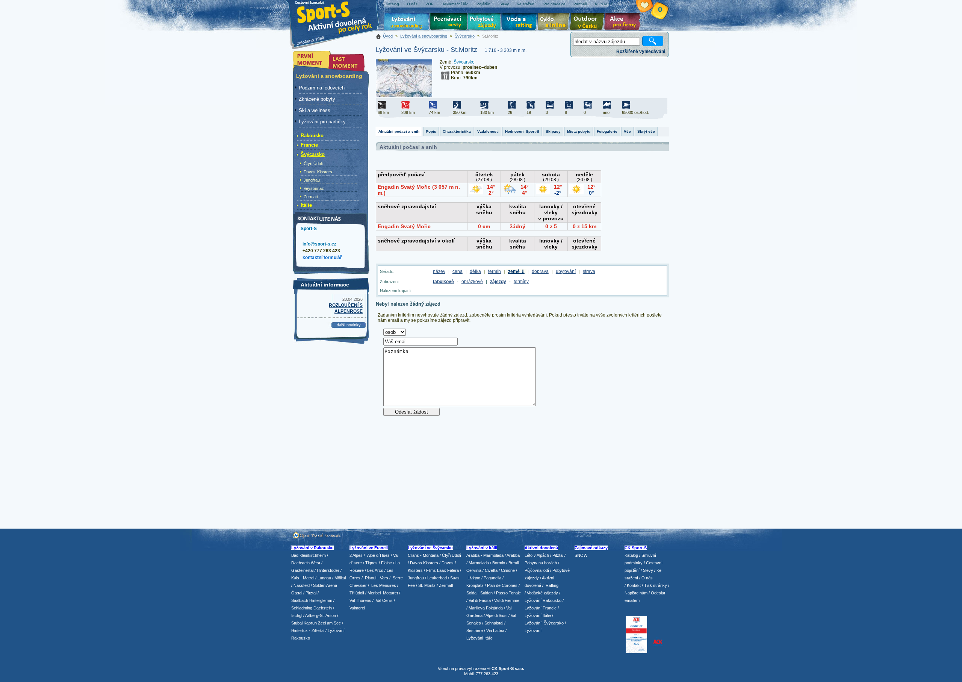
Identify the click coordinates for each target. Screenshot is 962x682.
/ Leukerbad (436, 578)
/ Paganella (491, 578)
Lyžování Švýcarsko (544, 623)
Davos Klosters (424, 563)
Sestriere (474, 630)
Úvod (388, 36)
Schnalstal (493, 623)
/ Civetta (490, 570)
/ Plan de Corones (501, 585)
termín (494, 271)
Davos (448, 563)
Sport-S (309, 228)
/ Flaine (385, 563)
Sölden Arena (325, 585)
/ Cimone (507, 570)
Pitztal (311, 593)
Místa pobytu (578, 131)
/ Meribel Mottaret (381, 593)
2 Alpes (356, 555)
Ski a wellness (314, 110)
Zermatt (311, 196)
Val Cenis (384, 600)
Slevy (648, 570)
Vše (627, 131)
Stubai (297, 623)
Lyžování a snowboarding (423, 36)
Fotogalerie (607, 131)
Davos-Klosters (318, 172)
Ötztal (296, 593)
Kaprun (310, 623)
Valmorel (357, 608)
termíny (521, 281)
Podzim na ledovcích (322, 88)
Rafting (552, 585)
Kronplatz (475, 585)
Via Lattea (495, 630)
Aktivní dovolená (588, 22)
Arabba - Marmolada (485, 555)
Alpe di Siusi (496, 615)
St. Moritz (427, 585)
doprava (540, 271)
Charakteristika (457, 131)
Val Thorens (360, 600)
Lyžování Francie (541, 608)
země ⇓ (516, 271)
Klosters (415, 570)
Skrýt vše (646, 131)
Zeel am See (329, 623)
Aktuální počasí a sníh (398, 131)
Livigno (473, 578)
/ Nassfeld (300, 585)
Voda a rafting (520, 22)
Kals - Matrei (302, 578)
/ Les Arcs (374, 570)
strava (589, 271)
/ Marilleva (475, 608)
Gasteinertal (302, 570)
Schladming (302, 608)
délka (475, 271)
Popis (431, 131)
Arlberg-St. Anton (320, 615)
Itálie (306, 205)
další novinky (349, 325)
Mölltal (340, 578)
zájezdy (498, 281)
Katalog (631, 555)
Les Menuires (383, 585)
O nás (647, 578)
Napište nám (636, 593)
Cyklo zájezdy (555, 22)
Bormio (498, 563)
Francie (309, 145)
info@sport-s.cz (319, 244)
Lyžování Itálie (479, 638)
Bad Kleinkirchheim (308, 555)
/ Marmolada (477, 563)
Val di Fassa (480, 600)
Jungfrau (312, 180)
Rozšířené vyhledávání (640, 51)
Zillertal (318, 630)
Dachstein (322, 608)
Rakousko (312, 135)
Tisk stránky (655, 585)
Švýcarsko (465, 36)
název (439, 271)
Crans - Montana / (425, 555)
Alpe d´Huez (379, 555)
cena (457, 271)
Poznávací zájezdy (449, 22)
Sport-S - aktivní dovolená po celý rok (338, 16)
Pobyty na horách (541, 563)
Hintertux (299, 630)
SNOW (581, 555)
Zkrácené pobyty (317, 99)
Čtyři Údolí (313, 163)
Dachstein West (305, 563)
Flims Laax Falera (442, 570)
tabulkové (443, 281)
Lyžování (406, 22)
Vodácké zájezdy (542, 593)
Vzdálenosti (488, 131)
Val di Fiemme (506, 600)
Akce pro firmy (624, 22)
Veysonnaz (314, 188)
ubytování (566, 271)
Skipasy (553, 131)
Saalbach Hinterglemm (311, 600)
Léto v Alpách (537, 555)
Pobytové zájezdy (485, 22)
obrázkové (472, 281)
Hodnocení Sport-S (522, 131)
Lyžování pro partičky (322, 121)
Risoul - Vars (376, 578)
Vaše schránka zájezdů (649, 7)
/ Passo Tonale (507, 593)
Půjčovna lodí (537, 570)
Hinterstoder (328, 570)
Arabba (513, 555)
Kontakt (634, 585)
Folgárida (494, 608)
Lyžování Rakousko (543, 600)
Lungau (324, 578)
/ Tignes (370, 563)
